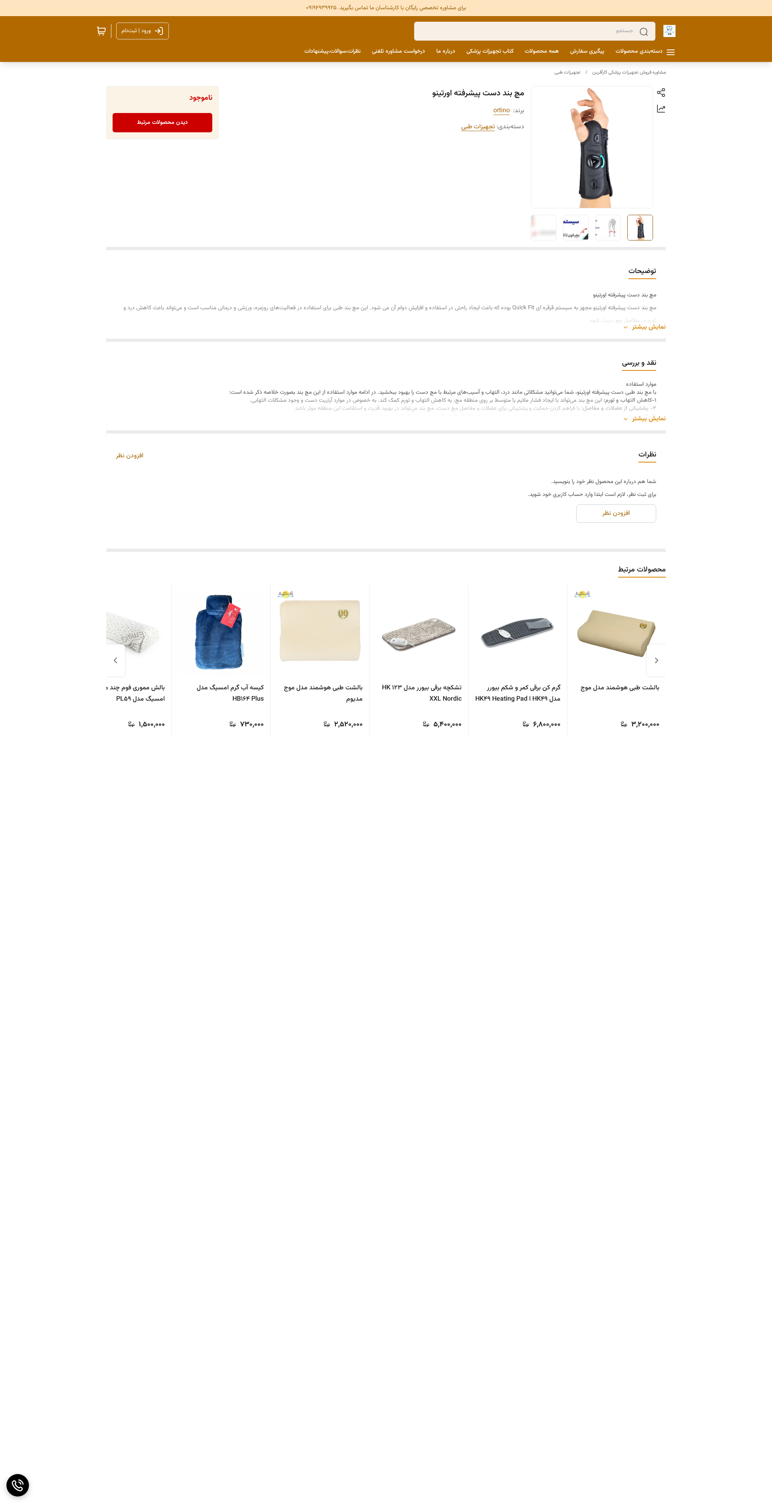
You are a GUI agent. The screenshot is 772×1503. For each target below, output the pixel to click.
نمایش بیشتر (649, 327)
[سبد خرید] (101, 31)
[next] (115, 660)
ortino (501, 111)
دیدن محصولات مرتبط (162, 122)
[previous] (656, 660)
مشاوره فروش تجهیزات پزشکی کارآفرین (629, 72)
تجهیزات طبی (567, 72)
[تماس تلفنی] (17, 1485)
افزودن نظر (130, 456)
